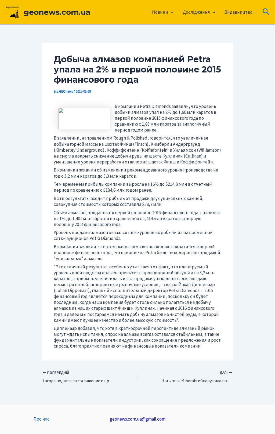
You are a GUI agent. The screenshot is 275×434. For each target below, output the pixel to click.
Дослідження (196, 12)
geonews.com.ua (57, 12)
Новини (160, 12)
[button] (170, 12)
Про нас (41, 419)
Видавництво (238, 12)
